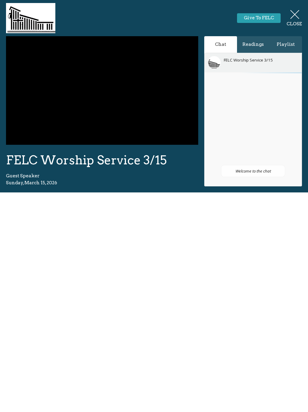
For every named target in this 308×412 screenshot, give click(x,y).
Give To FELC (259, 18)
